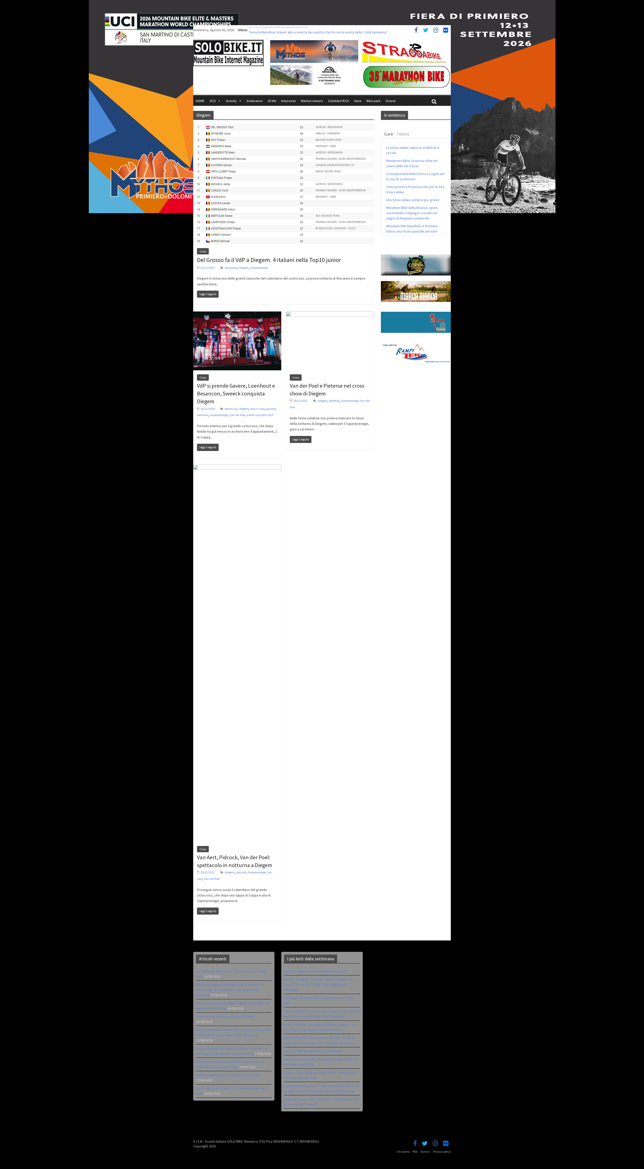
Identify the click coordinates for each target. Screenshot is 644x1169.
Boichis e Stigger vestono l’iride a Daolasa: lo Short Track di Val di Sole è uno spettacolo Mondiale (230, 989)
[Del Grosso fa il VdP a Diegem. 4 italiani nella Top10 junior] (283, 126)
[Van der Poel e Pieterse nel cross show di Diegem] (330, 314)
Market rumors (312, 101)
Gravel (390, 101)
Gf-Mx (272, 101)
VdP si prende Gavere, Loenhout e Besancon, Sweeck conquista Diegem (236, 393)
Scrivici (425, 1151)
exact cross (258, 409)
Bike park (374, 101)
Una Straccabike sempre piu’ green (412, 200)
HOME (200, 101)
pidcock (241, 872)
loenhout (203, 415)
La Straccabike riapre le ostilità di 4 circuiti (227, 1075)
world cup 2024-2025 (260, 415)
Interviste (288, 101)
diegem (244, 267)
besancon (231, 409)
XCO (213, 101)
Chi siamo (403, 1151)
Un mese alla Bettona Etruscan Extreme (278, 30)
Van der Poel (237, 415)
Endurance (255, 101)
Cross (202, 251)
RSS (415, 1151)
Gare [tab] (388, 134)
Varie (357, 101)
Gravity (231, 101)
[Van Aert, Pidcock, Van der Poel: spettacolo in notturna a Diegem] (237, 467)
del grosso (231, 267)
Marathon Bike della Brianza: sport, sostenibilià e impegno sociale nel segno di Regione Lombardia (412, 212)
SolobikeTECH (338, 101)
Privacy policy (442, 1151)
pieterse (334, 400)
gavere (270, 409)
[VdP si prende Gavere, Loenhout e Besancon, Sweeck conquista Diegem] (237, 314)
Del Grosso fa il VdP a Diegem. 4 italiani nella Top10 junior (269, 260)
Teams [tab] (402, 134)
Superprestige (259, 267)
